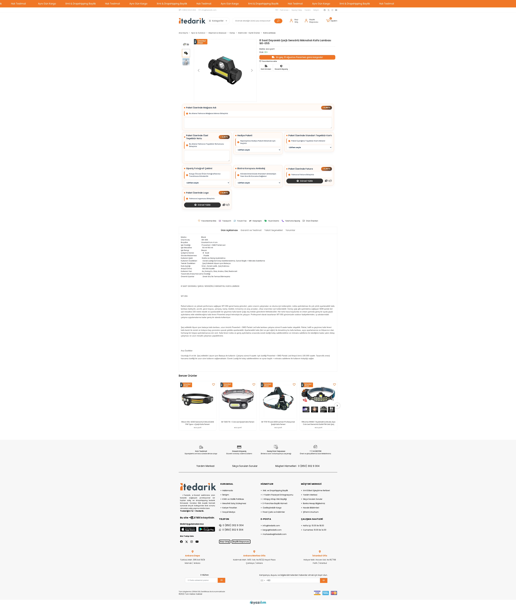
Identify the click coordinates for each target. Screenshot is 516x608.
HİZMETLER (267, 484)
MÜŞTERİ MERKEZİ (311, 484)
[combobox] (262, 580)
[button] (331, 21)
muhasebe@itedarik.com (274, 534)
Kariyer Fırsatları (229, 507)
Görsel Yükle (306, 180)
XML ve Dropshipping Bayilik (275, 490)
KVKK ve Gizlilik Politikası (233, 499)
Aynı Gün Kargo (47, 3)
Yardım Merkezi (205, 466)
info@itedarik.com (271, 525)
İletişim (316, 10)
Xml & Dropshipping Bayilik (80, 3)
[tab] (229, 230)
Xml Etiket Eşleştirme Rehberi (316, 490)
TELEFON (224, 519)
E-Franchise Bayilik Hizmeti (275, 503)
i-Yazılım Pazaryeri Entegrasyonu (278, 494)
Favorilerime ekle (269, 61)
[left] (178, 406)
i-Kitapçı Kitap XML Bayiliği (275, 499)
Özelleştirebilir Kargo (272, 507)
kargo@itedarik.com (272, 530)
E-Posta (266, 519)
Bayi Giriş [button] (296, 20)
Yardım (308, 10)
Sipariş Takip (297, 10)
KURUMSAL (226, 484)
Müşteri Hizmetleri (297, 466)
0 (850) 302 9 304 (233, 525)
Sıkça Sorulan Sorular (245, 466)
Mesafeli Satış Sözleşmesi (234, 503)
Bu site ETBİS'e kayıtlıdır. (197, 517)
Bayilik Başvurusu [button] (313, 20)
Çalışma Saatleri (312, 519)
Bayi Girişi (224, 541)
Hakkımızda (227, 490)
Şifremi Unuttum (311, 512)
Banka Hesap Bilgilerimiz (314, 503)
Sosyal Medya (228, 512)
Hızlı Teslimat (18, 3)
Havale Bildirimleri (311, 507)
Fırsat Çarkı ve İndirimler (274, 512)
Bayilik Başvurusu (241, 541)
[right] (337, 406)
